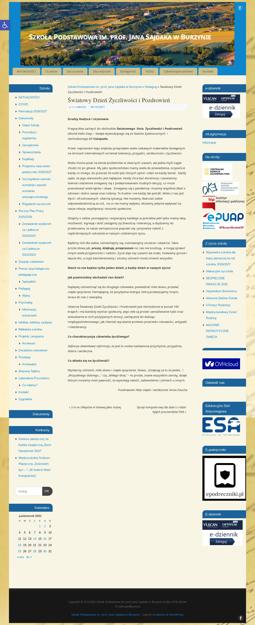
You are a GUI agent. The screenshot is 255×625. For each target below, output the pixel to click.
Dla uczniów (75, 71)
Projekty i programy (31, 336)
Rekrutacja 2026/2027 (33, 111)
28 (34, 551)
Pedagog (151, 87)
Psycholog (25, 302)
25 (19, 551)
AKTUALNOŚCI (26, 71)
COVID (23, 104)
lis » (29, 557)
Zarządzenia (30, 145)
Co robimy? (29, 385)
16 (44, 538)
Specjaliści (29, 281)
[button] (5, 25)
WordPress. (176, 614)
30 (44, 551)
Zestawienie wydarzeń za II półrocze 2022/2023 (36, 248)
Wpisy (26, 295)
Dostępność (128, 71)
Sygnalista (25, 399)
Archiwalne (29, 364)
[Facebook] (240, 9)
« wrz (20, 557)
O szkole (51, 71)
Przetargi (24, 357)
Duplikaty (28, 159)
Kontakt (208, 71)
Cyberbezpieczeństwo (178, 71)
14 (34, 538)
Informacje (209, 142)
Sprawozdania (31, 152)
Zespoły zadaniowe (31, 261)
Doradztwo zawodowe (33, 350)
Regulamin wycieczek (36, 204)
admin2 (81, 107)
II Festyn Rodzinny (218, 305)
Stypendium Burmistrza (221, 291)
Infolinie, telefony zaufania (35, 322)
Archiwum (28, 343)
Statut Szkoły (30, 125)
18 (19, 545)
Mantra (161, 614)
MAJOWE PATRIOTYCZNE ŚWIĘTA (217, 331)
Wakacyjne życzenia (219, 271)
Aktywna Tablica (29, 371)
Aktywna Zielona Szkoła (221, 298)
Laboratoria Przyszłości (34, 378)
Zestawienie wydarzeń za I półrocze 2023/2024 (36, 229)
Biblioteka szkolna (30, 329)
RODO (150, 71)
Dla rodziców (102, 71)
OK (45, 491)
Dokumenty (26, 118)
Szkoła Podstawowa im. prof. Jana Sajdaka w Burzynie (120, 37)
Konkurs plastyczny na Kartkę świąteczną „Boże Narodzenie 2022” (35, 445)
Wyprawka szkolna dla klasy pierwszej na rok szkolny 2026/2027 (220, 258)
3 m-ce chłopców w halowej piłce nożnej (95, 407)
